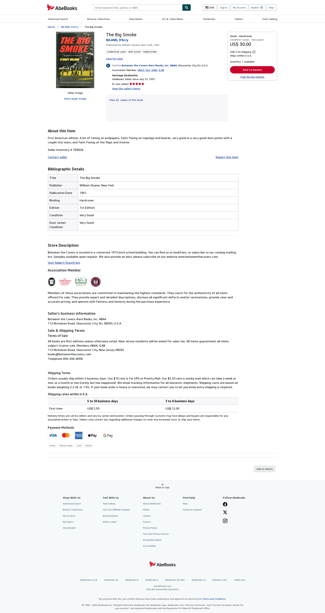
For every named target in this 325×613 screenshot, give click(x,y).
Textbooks (209, 18)
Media (146, 509)
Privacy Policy (150, 527)
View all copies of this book (126, 99)
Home (51, 26)
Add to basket (252, 70)
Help (271, 7)
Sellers (239, 18)
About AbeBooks (152, 503)
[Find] (186, 7)
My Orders (68, 521)
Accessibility (149, 545)
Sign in (223, 7)
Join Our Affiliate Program (116, 509)
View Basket (69, 527)
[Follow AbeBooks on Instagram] (225, 521)
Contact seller (57, 157)
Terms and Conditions (214, 598)
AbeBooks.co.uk (88, 579)
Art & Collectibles (172, 18)
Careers (147, 515)
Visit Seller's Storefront (64, 263)
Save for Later (114, 58)
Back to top (162, 487)
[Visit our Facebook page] (225, 504)
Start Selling (269, 18)
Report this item (227, 157)
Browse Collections (98, 18)
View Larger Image (75, 98)
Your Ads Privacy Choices (156, 533)
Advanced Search (58, 18)
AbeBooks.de (111, 579)
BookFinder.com (162, 588)
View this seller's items (126, 88)
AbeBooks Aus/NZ (175, 579)
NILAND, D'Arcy (69, 26)
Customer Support (192, 509)
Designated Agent (152, 539)
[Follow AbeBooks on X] (225, 512)
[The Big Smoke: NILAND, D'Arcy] (75, 60)
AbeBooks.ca (199, 579)
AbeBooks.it (151, 579)
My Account (239, 7)
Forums (147, 521)
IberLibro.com (220, 579)
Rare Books (136, 18)
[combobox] (137, 7)
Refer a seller (110, 521)
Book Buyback (110, 515)
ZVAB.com (239, 579)
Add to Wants (264, 468)
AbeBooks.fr (131, 579)
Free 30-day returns (252, 76)
